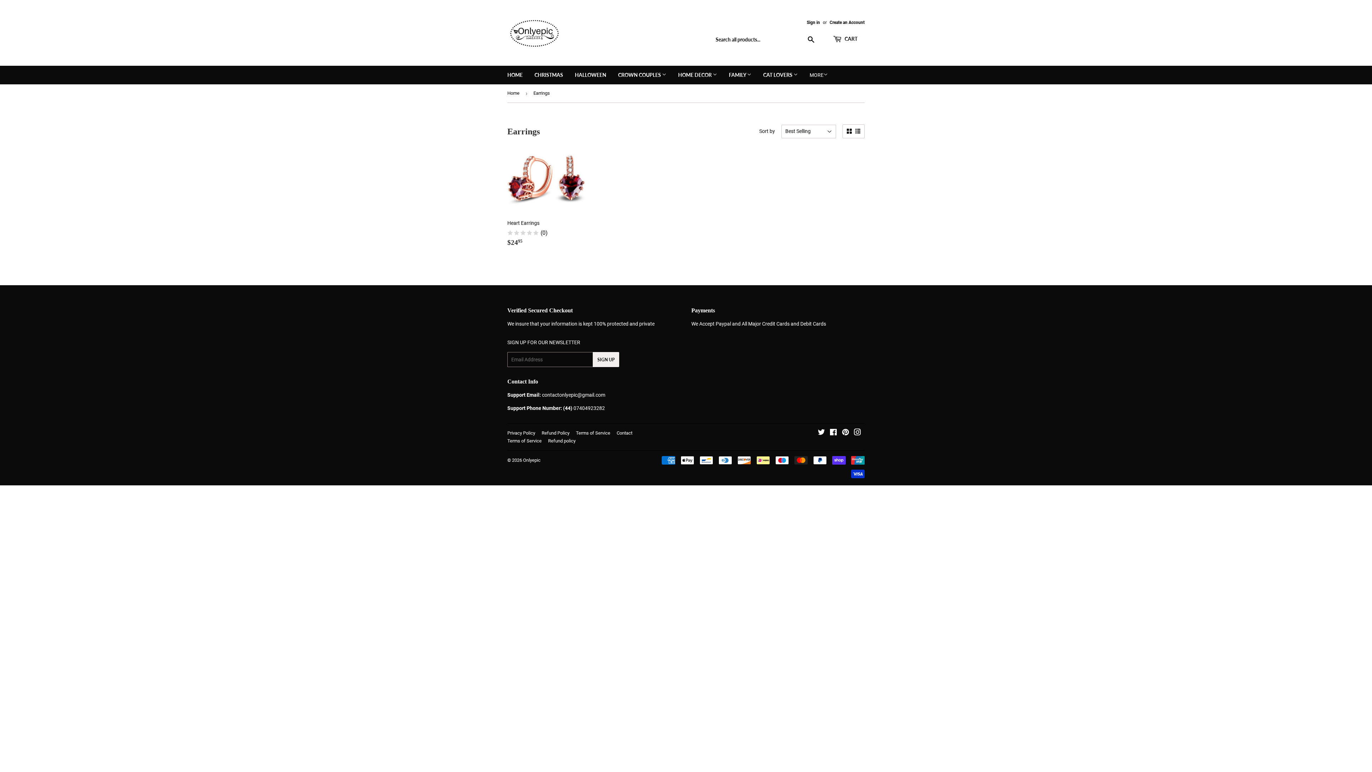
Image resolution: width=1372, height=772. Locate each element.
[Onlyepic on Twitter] (821, 433)
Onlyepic (532, 460)
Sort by (767, 131)
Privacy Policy (521, 433)
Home (513, 93)
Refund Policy (556, 433)
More (817, 75)
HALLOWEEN (590, 75)
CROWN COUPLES (640, 75)
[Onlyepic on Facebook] (833, 433)
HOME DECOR (695, 75)
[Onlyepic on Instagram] (857, 433)
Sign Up (606, 359)
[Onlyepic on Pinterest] (845, 433)
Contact (624, 433)
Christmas (549, 75)
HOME (515, 75)
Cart (851, 39)
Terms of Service (593, 433)
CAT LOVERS (778, 75)
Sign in (813, 22)
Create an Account (847, 22)
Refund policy (562, 441)
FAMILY (738, 75)
